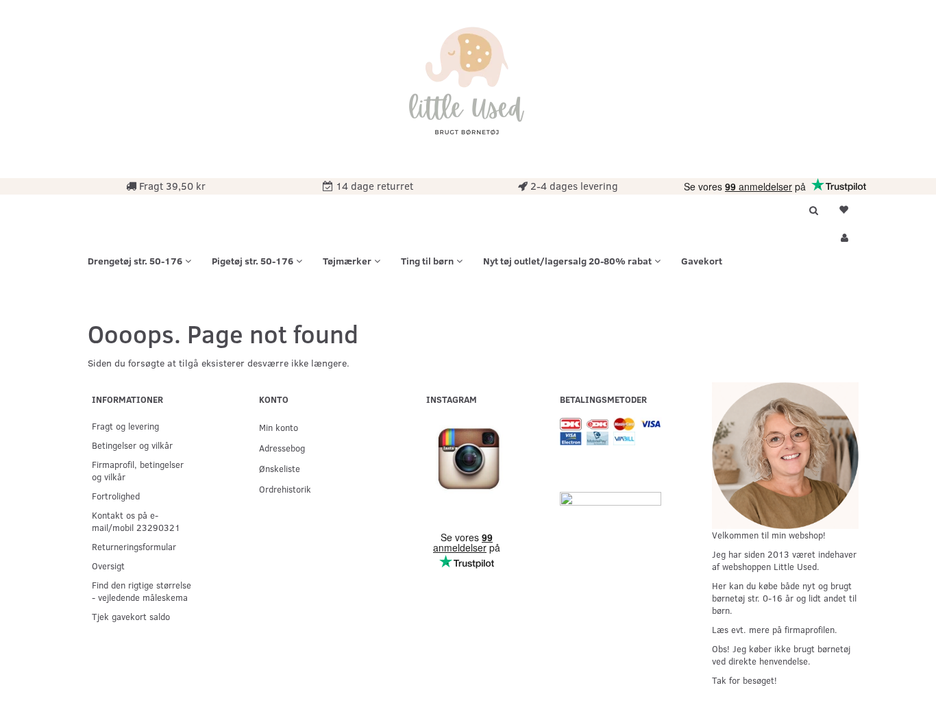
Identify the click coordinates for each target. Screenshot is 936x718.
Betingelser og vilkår (132, 445)
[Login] (843, 235)
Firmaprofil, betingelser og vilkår (138, 470)
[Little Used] (468, 87)
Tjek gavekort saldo (131, 616)
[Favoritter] (843, 208)
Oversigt (108, 565)
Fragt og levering (125, 426)
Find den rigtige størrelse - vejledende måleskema (141, 591)
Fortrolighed (116, 496)
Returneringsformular (134, 546)
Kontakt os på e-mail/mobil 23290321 (136, 521)
